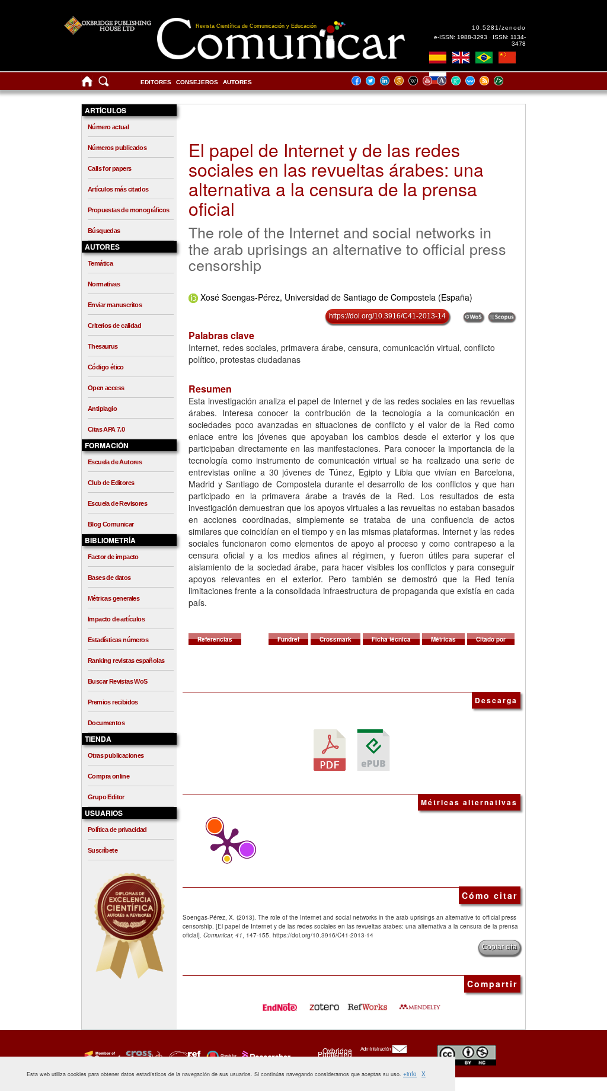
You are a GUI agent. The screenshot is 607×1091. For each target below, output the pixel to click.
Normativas (104, 284)
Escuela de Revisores (117, 503)
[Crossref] (101, 1056)
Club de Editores (111, 482)
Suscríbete (102, 850)
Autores (237, 82)
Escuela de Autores (115, 461)
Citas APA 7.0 (106, 429)
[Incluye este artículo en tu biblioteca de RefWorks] (367, 1003)
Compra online (108, 776)
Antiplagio (102, 408)
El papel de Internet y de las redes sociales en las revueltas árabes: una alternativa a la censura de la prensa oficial (336, 179)
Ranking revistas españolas (126, 660)
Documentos (106, 722)
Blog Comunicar (111, 524)
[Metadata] (508, 80)
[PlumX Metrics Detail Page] (224, 844)
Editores (155, 82)
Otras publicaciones (116, 755)
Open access (106, 387)
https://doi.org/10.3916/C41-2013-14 (387, 316)
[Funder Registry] (183, 1056)
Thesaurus (103, 346)
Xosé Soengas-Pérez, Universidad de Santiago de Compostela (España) (336, 297)
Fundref (288, 639)
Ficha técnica (391, 639)
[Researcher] (265, 1056)
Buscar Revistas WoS (118, 681)
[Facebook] (360, 80)
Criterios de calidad (114, 325)
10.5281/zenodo (499, 27)
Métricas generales (113, 598)
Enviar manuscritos (115, 304)
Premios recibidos (113, 702)
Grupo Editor (106, 796)
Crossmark (336, 639)
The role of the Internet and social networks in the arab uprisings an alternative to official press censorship (347, 248)
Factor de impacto (113, 556)
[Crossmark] (220, 1056)
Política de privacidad (117, 829)
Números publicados (117, 147)
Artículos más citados (118, 189)
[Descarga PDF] (329, 749)
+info (410, 1074)
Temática (100, 263)
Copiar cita (499, 947)
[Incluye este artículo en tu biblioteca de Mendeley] (419, 1003)
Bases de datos (109, 577)
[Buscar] (104, 84)
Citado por (491, 639)
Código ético (106, 367)
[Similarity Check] (142, 1056)
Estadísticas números (118, 639)
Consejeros (197, 82)
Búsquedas (104, 230)
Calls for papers (109, 168)
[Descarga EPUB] (373, 749)
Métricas (443, 639)
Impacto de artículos (116, 619)
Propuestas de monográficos (128, 209)
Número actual (108, 126)
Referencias (214, 639)
